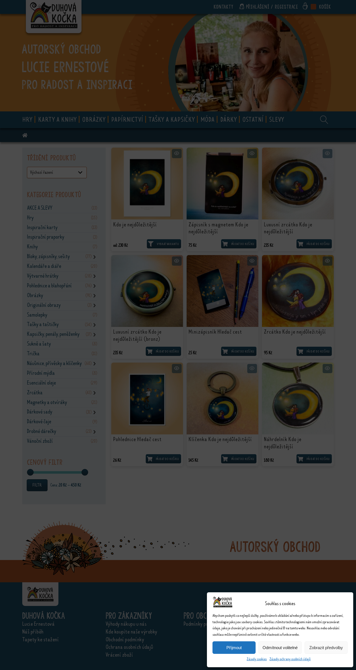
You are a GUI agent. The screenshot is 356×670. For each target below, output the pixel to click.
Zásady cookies (257, 659)
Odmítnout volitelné (280, 647)
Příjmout (234, 647)
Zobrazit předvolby (326, 647)
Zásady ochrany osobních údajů (290, 659)
